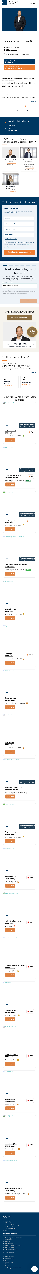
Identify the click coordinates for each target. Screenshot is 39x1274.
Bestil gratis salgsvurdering (19, 252)
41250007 (15, 47)
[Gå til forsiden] (4, 2)
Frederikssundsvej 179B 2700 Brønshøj (17, 54)
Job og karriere (9, 1256)
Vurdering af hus (10, 1227)
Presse (7, 1264)
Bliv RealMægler (9, 1258)
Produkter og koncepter (10, 1233)
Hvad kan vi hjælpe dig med (18, 111)
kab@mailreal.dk (11, 163)
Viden (6, 1230)
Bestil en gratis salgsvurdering (13, 1238)
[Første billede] (7, 425)
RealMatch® (8, 1239)
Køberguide (8, 1223)
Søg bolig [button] (32, 3)
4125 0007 (11, 164)
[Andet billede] (10, 425)
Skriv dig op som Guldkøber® (13, 1245)
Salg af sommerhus (10, 1228)
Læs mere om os (18, 106)
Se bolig (9, 440)
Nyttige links (7, 1216)
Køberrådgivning (9, 1247)
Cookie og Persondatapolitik (13, 1268)
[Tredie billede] (14, 425)
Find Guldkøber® (9, 1243)
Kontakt (7, 1266)
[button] (34, 1269)
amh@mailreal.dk (11, 191)
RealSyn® (7, 1241)
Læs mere (7, 385)
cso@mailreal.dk (30, 168)
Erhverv (7, 1260)
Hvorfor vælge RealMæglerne (13, 1225)
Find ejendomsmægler (11, 1249)
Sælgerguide (8, 1221)
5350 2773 (29, 169)
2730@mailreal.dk (11, 50)
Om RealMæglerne (8, 1252)
